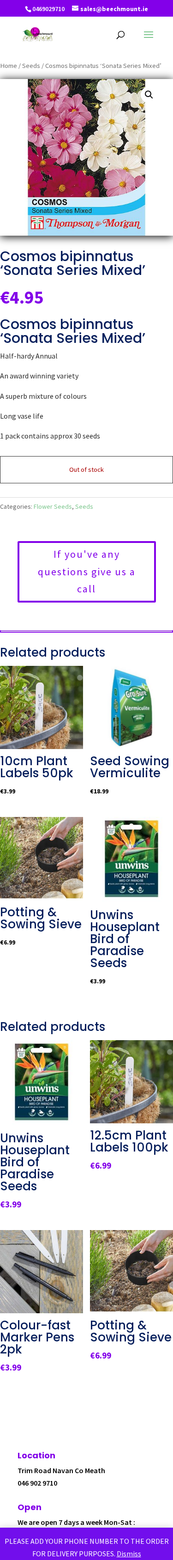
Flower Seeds (53, 506)
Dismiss (129, 1553)
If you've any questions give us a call (87, 571)
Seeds (31, 65)
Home (8, 65)
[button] (149, 94)
